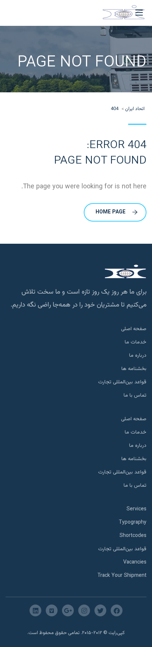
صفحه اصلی (133, 329)
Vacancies (134, 562)
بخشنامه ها (133, 369)
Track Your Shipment (121, 576)
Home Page (110, 212)
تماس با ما (135, 395)
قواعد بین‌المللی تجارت (122, 382)
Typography (132, 522)
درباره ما (137, 356)
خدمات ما (135, 342)
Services (136, 509)
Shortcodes (133, 536)
